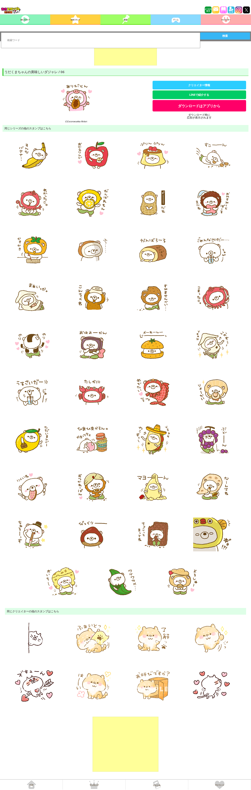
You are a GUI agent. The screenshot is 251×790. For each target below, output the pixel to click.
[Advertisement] (125, 55)
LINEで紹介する (199, 95)
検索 (225, 35)
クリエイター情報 (199, 85)
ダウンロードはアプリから (199, 105)
